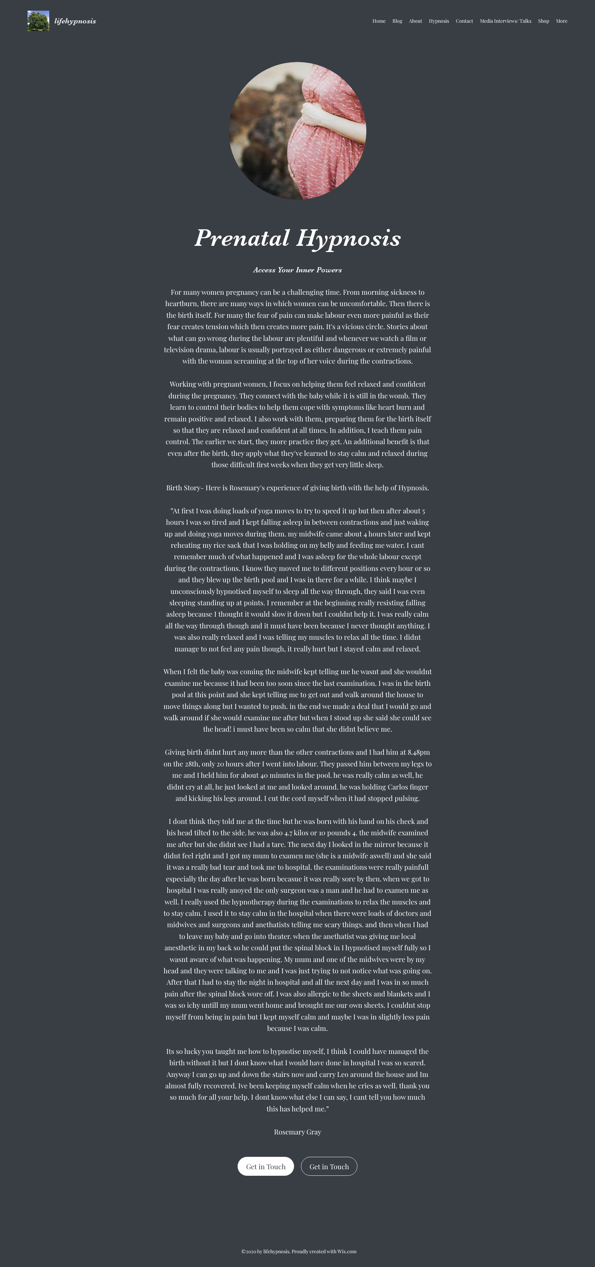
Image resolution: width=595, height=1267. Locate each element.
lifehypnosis (75, 21)
